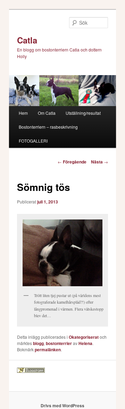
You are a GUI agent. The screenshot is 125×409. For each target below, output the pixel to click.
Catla (27, 40)
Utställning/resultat (83, 113)
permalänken (48, 349)
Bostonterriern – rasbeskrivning (48, 127)
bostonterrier (59, 343)
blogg (38, 343)
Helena (85, 343)
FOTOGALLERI (33, 141)
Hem (23, 113)
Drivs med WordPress (62, 405)
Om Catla (47, 113)
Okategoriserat (84, 337)
